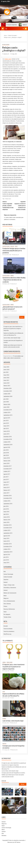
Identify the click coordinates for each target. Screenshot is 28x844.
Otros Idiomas (7, 603)
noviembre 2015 (8, 527)
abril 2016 (6, 514)
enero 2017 (6, 493)
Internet (5, 590)
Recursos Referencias (9, 609)
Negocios (12, 246)
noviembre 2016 (8, 498)
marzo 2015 (7, 541)
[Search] (23, 28)
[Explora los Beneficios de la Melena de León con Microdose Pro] (14, 681)
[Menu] (6, 28)
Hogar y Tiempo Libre (9, 585)
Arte (5, 571)
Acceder (6, 626)
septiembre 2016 (8, 503)
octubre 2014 (7, 549)
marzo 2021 (7, 383)
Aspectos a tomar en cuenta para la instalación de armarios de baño (20, 205)
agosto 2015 (7, 535)
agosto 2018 (7, 447)
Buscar (4, 781)
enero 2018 (6, 463)
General (12, 275)
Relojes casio (8, 198)
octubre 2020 (7, 393)
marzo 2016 (7, 517)
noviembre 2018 (8, 439)
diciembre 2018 (7, 436)
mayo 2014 (6, 562)
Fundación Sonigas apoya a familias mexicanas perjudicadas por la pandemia (14, 250)
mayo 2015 (6, 538)
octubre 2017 (7, 471)
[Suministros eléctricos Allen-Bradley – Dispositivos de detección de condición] (14, 265)
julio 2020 (6, 399)
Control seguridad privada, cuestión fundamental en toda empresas (8, 205)
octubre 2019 (7, 412)
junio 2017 (6, 479)
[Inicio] (3, 29)
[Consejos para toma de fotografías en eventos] (14, 734)
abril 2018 (6, 455)
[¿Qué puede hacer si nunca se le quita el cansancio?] (14, 295)
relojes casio (8, 59)
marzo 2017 (7, 487)
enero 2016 (6, 522)
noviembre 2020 (8, 391)
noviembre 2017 (8, 468)
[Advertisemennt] (14, 17)
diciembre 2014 (7, 543)
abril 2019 (6, 428)
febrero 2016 (7, 519)
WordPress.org (7, 634)
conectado (18, 217)
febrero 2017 (7, 490)
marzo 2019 (7, 431)
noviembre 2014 (8, 546)
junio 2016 (6, 509)
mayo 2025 (6, 367)
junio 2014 (6, 560)
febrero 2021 (7, 385)
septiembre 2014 (8, 552)
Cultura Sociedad (5, 44)
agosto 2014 (7, 554)
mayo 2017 (6, 482)
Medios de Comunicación (10, 593)
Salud (5, 611)
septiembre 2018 (8, 444)
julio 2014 (6, 557)
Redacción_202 (14, 722)
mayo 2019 (6, 426)
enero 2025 (6, 369)
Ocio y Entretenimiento (9, 601)
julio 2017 (6, 477)
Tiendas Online (7, 617)
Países (16, 246)
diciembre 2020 (7, 388)
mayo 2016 (6, 511)
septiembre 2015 (8, 533)
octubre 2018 (7, 442)
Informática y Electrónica (10, 587)
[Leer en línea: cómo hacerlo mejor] (14, 709)
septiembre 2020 (8, 396)
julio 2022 (6, 372)
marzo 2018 (7, 458)
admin (12, 670)
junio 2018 (6, 452)
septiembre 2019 (8, 415)
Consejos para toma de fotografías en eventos (13, 773)
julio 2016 (6, 506)
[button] (6, 28)
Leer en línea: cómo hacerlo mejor (12, 338)
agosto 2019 (7, 418)
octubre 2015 (7, 530)
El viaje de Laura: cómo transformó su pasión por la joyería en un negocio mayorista (13, 328)
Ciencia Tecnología (8, 574)
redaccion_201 (16, 254)
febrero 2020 (7, 404)
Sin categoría (7, 614)
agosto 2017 (7, 474)
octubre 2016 (7, 501)
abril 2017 (6, 485)
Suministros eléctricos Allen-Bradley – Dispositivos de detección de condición (14, 280)
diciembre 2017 (7, 466)
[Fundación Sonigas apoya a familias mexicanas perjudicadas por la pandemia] (14, 236)
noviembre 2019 (8, 410)
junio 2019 (6, 423)
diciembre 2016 (7, 495)
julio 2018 (6, 450)
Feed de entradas (8, 628)
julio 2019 (6, 420)
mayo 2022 (6, 375)
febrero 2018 (7, 460)
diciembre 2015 (7, 525)
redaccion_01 (6, 53)
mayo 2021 (6, 380)
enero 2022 (6, 377)
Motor (5, 595)
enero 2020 (6, 407)
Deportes (6, 579)
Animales (4, 835)
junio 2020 (6, 401)
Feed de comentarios (9, 631)
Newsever (10, 842)
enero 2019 (6, 434)
